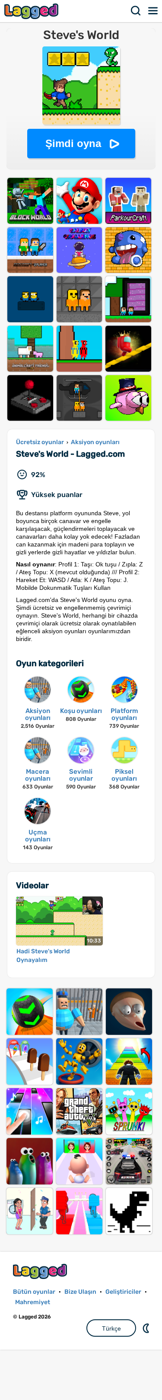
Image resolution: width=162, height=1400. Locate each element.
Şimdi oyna (73, 143)
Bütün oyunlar (34, 1291)
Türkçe (111, 1328)
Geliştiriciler (123, 1291)
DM (147, 1328)
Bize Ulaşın (80, 1291)
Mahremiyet (32, 1302)
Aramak (136, 11)
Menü (153, 11)
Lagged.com (41, 1271)
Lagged (32, 11)
